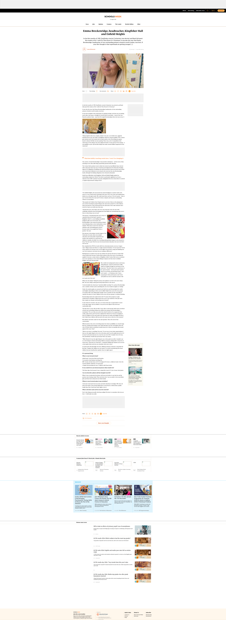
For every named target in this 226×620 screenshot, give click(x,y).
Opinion (100, 24)
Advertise (136, 616)
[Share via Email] (126, 91)
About (184, 10)
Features (109, 24)
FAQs (126, 617)
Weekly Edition (129, 24)
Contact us (127, 614)
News (87, 24)
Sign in (213, 10)
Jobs (93, 24)
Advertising (191, 10)
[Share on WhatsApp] (115, 91)
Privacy (126, 616)
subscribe (221, 10)
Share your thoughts (103, 423)
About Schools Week (138, 614)
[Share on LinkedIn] (124, 91)
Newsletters (148, 616)
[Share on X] (121, 91)
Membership (149, 614)
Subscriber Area (200, 10)
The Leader (118, 24)
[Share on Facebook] (118, 91)
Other (138, 24)
